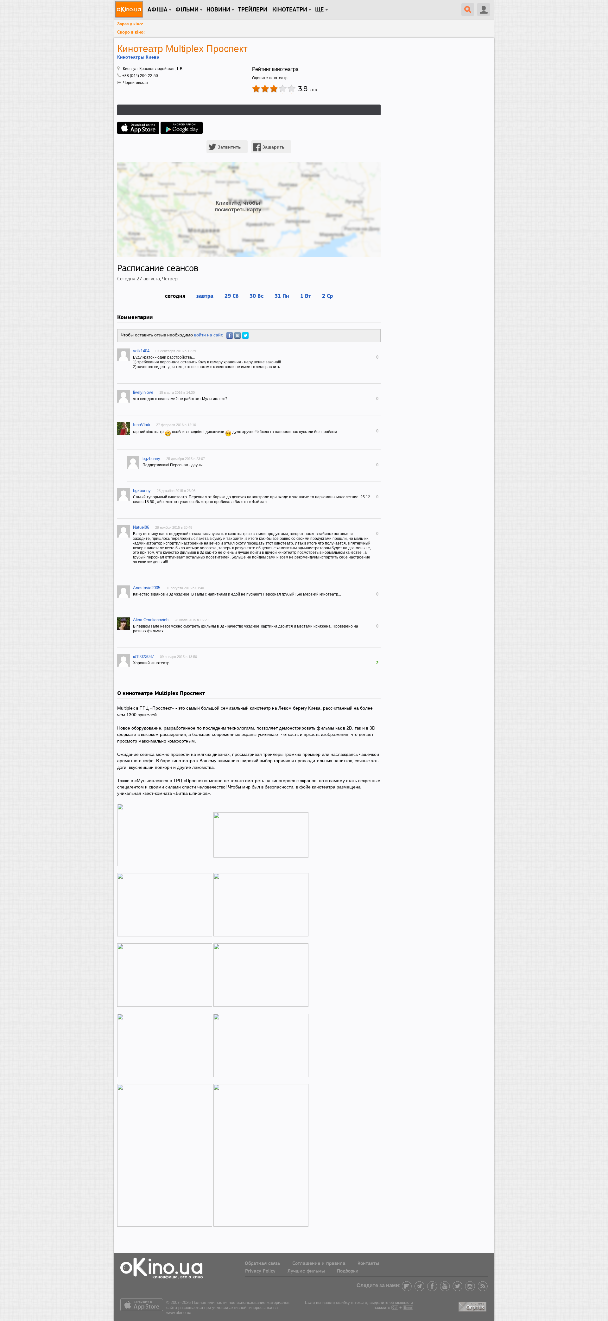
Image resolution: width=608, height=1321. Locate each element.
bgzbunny (151, 458)
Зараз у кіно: (130, 24)
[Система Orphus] (473, 1305)
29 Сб (231, 296)
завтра (204, 296)
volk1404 (141, 350)
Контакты (368, 1263)
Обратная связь (262, 1263)
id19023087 (143, 656)
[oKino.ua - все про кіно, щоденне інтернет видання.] (130, 9)
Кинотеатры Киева (138, 57)
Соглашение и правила (318, 1263)
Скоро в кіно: (131, 32)
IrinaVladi (141, 424)
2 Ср (327, 296)
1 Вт (305, 296)
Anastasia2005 (146, 587)
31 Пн (282, 296)
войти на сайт (208, 334)
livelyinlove (143, 392)
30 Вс (256, 296)
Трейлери (252, 10)
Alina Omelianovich (150, 619)
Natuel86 (141, 527)
